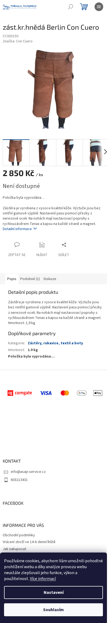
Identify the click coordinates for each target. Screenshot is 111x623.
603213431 (19, 480)
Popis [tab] (11, 279)
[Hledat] (70, 6)
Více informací (43, 579)
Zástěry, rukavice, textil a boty (55, 343)
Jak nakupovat (14, 549)
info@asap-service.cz (28, 471)
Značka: (18, 41)
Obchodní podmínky (19, 535)
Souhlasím (53, 610)
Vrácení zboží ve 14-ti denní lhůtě (29, 542)
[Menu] (98, 6)
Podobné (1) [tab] (30, 279)
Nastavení (54, 592)
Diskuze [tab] (50, 279)
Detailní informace (17, 229)
